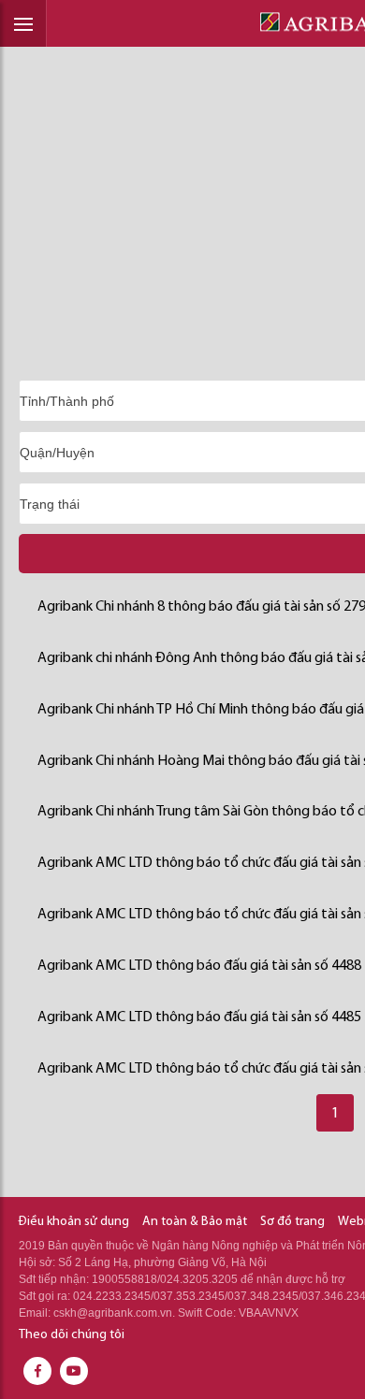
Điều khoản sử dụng (74, 1222)
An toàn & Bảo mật (194, 1222)
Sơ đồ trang (292, 1222)
